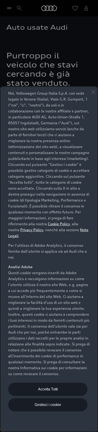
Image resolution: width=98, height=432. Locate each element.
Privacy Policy (31, 230)
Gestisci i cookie (48, 405)
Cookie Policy (59, 224)
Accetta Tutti (48, 389)
